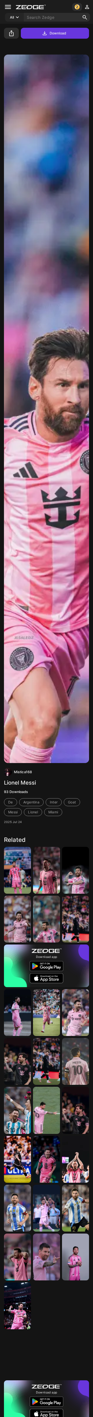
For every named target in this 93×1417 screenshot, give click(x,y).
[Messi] (75, 1354)
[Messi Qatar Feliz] (46, 1354)
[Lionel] (17, 1159)
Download (58, 33)
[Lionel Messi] (17, 870)
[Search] (85, 17)
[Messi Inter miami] (46, 1208)
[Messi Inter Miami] (75, 1061)
